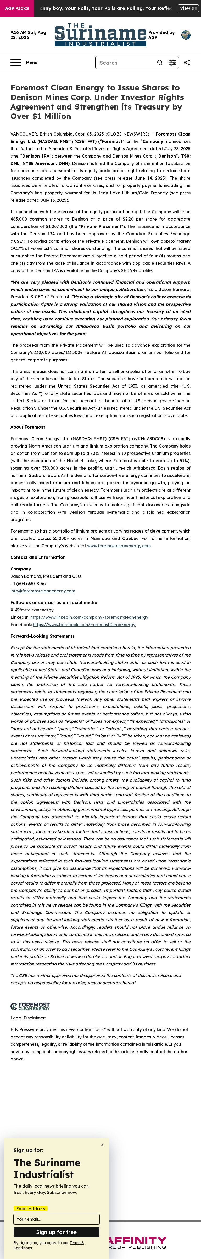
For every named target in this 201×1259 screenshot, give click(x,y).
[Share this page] (187, 62)
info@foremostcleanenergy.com (42, 591)
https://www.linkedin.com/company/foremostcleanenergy (89, 617)
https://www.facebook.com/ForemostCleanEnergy (84, 624)
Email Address (30, 1208)
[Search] (160, 62)
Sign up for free (56, 1232)
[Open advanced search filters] (172, 62)
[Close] (102, 1144)
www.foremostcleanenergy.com (119, 545)
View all (188, 8)
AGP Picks (17, 8)
